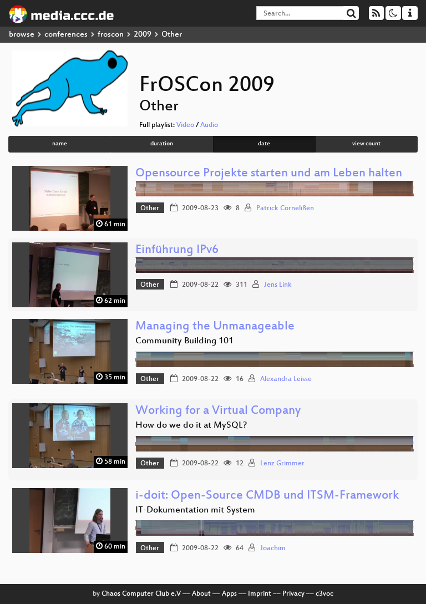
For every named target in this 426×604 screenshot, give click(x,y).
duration (161, 144)
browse (21, 34)
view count (366, 144)
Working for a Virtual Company (218, 411)
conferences (66, 34)
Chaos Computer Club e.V (141, 594)
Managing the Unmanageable (215, 327)
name (59, 144)
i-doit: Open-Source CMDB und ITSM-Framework (267, 496)
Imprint (259, 594)
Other (149, 208)
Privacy (293, 594)
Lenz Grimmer (282, 464)
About (201, 594)
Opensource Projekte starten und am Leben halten (268, 174)
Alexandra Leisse (286, 379)
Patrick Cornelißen (285, 208)
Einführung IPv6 (177, 250)
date (264, 144)
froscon (111, 34)
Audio (209, 125)
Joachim (273, 548)
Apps (229, 594)
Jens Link (278, 285)
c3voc (324, 594)
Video (185, 125)
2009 (142, 34)
